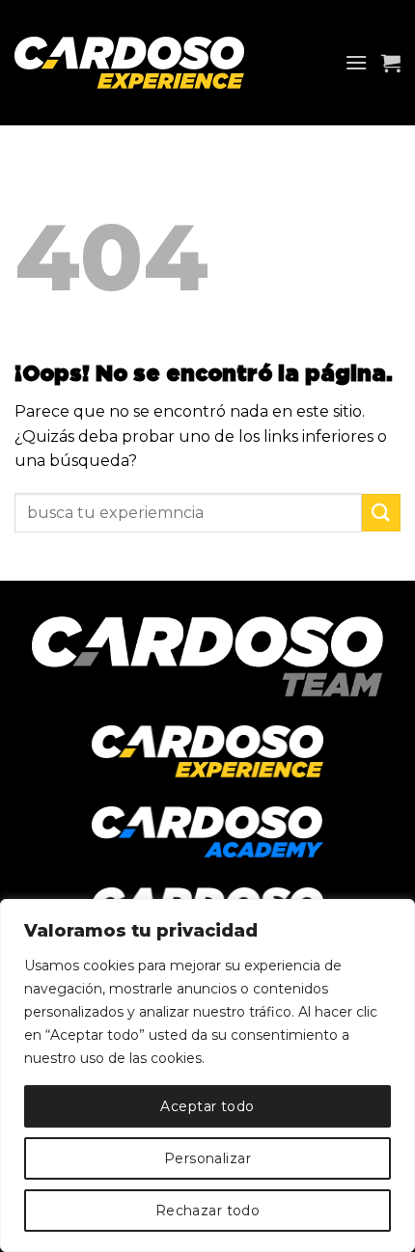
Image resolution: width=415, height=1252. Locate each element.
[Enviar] (381, 512)
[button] (356, 62)
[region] (207, 1075)
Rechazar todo (207, 1210)
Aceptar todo (207, 1106)
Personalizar (207, 1158)
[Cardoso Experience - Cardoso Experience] (145, 63)
